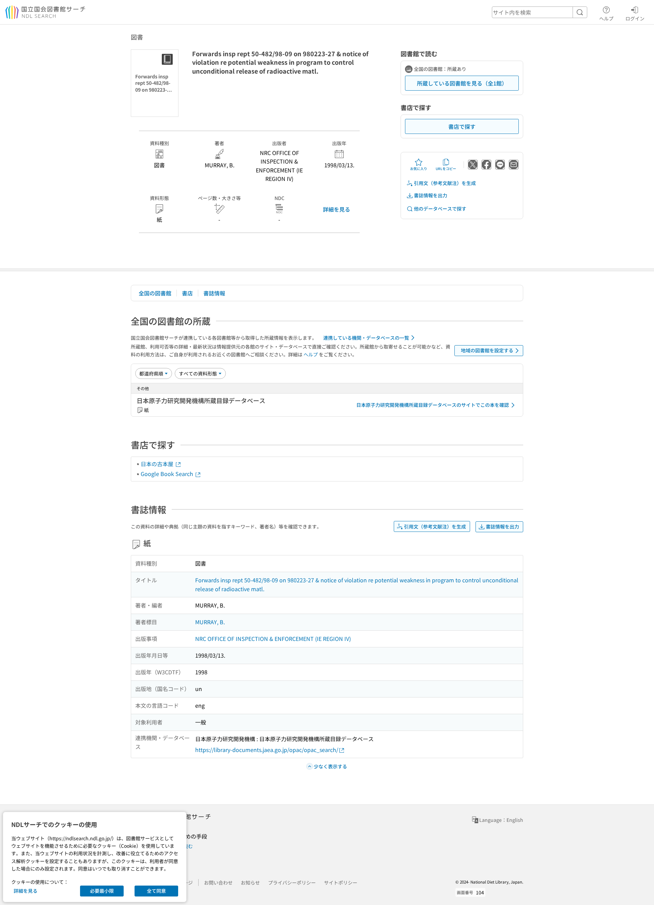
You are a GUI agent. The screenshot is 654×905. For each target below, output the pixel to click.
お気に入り (418, 168)
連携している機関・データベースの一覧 (366, 337)
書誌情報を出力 (430, 195)
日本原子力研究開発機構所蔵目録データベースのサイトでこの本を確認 (432, 404)
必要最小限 (102, 890)
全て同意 (156, 890)
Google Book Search (167, 474)
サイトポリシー (340, 882)
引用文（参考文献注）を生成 (445, 183)
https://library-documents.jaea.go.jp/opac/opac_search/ (266, 750)
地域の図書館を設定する (487, 350)
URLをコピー (446, 168)
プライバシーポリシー (292, 882)
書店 (187, 293)
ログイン (634, 18)
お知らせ (250, 882)
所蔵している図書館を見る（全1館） (462, 83)
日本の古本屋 (158, 464)
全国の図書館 (155, 293)
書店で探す (462, 126)
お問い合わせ (218, 882)
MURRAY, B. (210, 622)
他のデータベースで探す (440, 208)
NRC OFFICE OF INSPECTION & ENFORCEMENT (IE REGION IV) (273, 638)
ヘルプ (606, 18)
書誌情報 (214, 293)
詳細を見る (336, 209)
